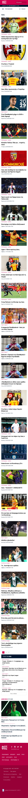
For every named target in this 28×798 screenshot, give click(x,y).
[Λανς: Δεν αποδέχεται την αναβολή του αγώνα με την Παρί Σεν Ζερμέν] (14, 158)
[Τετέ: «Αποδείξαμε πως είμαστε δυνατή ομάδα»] (14, 632)
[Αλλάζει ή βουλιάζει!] (14, 529)
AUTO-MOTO (9, 757)
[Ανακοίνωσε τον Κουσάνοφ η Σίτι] (14, 452)
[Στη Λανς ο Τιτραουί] (14, 52)
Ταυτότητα (6, 771)
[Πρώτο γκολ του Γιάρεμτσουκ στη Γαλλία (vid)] (14, 185)
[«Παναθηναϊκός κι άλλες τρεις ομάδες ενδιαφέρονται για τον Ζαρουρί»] (14, 370)
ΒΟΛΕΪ (18, 754)
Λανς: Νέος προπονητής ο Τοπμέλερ (12, 89)
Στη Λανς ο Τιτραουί (7, 64)
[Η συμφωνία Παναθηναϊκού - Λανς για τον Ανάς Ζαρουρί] (14, 316)
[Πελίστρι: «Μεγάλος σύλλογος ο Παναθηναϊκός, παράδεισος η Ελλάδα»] (14, 579)
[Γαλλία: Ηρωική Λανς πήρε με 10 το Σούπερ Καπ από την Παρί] (14, 25)
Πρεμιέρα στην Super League (10, 675)
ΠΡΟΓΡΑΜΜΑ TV (15, 760)
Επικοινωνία (6, 777)
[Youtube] (21, 747)
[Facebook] (12, 747)
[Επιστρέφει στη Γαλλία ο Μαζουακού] (14, 212)
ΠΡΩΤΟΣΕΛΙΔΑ (5, 760)
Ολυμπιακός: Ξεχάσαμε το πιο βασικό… (13, 726)
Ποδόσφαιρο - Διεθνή (6, 34)
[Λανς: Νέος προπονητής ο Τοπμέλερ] (14, 77)
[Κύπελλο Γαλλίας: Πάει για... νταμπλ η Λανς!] (14, 131)
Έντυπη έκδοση (7, 779)
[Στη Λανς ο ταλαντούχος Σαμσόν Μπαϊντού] (14, 397)
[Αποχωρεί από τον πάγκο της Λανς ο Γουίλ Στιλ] (14, 425)
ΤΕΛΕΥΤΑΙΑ (7, 656)
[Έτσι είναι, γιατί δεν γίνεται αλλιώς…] (14, 606)
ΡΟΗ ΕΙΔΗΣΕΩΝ (8, 9)
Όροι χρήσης (13, 771)
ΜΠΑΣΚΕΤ (12, 754)
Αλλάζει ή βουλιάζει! (7, 540)
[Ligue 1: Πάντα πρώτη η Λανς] (14, 238)
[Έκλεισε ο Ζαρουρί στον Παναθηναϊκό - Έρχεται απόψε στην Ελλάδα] (14, 343)
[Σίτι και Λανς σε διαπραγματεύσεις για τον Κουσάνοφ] (14, 501)
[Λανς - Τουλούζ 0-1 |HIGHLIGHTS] (14, 477)
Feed (20, 774)
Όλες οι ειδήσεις (13, 693)
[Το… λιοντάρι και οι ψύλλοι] (14, 554)
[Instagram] (15, 747)
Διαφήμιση (19, 777)
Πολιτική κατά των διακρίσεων (10, 774)
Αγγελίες (13, 777)
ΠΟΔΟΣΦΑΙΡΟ (5, 754)
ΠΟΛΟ (23, 754)
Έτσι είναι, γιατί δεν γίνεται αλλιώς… (12, 618)
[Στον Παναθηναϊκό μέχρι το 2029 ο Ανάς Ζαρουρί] (14, 103)
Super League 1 (4, 112)
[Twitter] (18, 747)
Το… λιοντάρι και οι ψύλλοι (9, 565)
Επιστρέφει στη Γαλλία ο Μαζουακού (13, 224)
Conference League (5, 563)
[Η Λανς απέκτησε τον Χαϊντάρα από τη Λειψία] (14, 263)
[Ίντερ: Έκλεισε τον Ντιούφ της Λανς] (14, 290)
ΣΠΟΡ (3, 757)
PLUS (15, 757)
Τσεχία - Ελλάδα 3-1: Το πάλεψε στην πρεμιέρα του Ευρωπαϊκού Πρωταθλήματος (12, 682)
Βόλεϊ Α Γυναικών (5, 659)
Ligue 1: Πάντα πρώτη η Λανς (10, 249)
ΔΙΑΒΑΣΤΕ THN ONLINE (10, 5)
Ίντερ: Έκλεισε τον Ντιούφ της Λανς (12, 302)
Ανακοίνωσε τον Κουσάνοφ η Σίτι (11, 463)
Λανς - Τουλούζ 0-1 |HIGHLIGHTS (11, 488)
